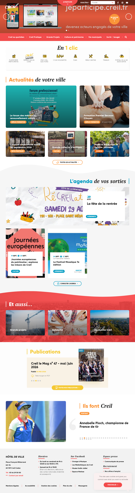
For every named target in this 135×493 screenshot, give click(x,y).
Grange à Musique (79, 461)
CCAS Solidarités (59, 60)
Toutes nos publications (68, 388)
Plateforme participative (13, 61)
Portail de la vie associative (121, 61)
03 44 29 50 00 (15, 472)
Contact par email (16, 475)
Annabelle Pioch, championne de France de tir (104, 425)
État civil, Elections (44, 61)
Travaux (106, 60)
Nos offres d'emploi (112, 471)
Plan (75, 60)
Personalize (112, 485)
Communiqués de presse (114, 461)
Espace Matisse (78, 472)
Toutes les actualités (68, 162)
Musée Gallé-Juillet (79, 468)
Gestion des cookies (49, 486)
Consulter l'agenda (68, 284)
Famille (94, 3)
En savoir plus (114, 18)
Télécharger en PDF (42, 376)
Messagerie (82, 486)
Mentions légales (12, 486)
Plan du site (67, 486)
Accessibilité (30, 486)
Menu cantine (90, 60)
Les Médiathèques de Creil (82, 465)
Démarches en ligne (29, 61)
